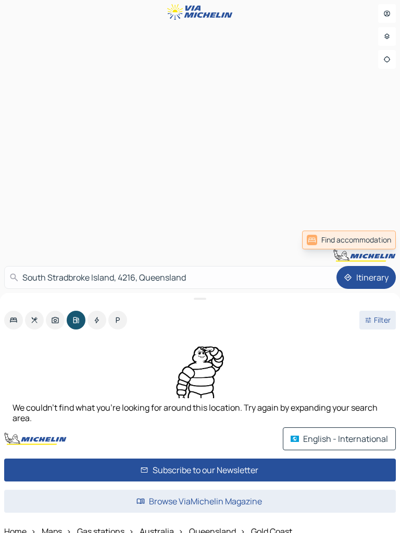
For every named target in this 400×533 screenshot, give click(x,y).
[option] (13, 320)
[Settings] (387, 36)
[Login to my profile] (387, 13)
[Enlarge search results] (200, 298)
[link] (349, 240)
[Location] (387, 59)
